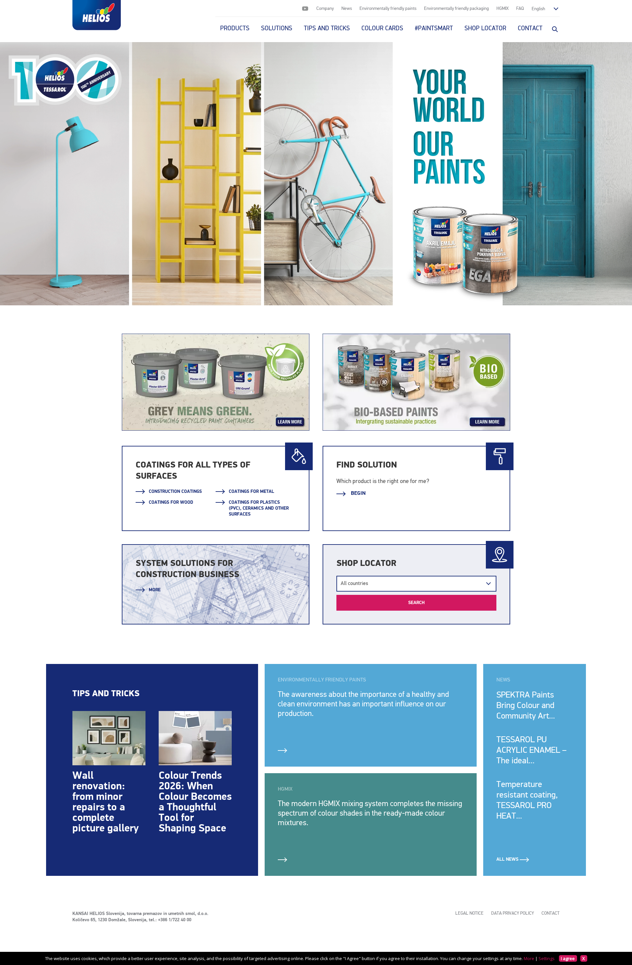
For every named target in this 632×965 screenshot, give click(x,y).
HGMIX (502, 8)
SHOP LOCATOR (485, 28)
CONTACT (530, 28)
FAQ (520, 8)
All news (508, 859)
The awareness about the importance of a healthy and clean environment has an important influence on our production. (363, 704)
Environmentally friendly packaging (456, 8)
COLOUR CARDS (382, 28)
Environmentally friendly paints (387, 8)
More (155, 590)
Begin (358, 493)
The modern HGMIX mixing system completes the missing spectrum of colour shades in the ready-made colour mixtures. (370, 813)
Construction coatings (175, 491)
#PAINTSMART (434, 28)
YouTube (305, 8)
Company (325, 8)
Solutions (276, 28)
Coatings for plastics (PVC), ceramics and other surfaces (259, 508)
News (346, 8)
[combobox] (416, 584)
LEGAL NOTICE (469, 913)
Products (235, 28)
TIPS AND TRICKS (327, 28)
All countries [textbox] (354, 583)
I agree (568, 958)
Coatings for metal (251, 491)
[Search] (554, 28)
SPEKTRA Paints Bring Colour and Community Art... (525, 706)
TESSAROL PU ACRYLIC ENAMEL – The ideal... (531, 750)
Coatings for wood (171, 502)
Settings (547, 958)
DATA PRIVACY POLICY (512, 913)
